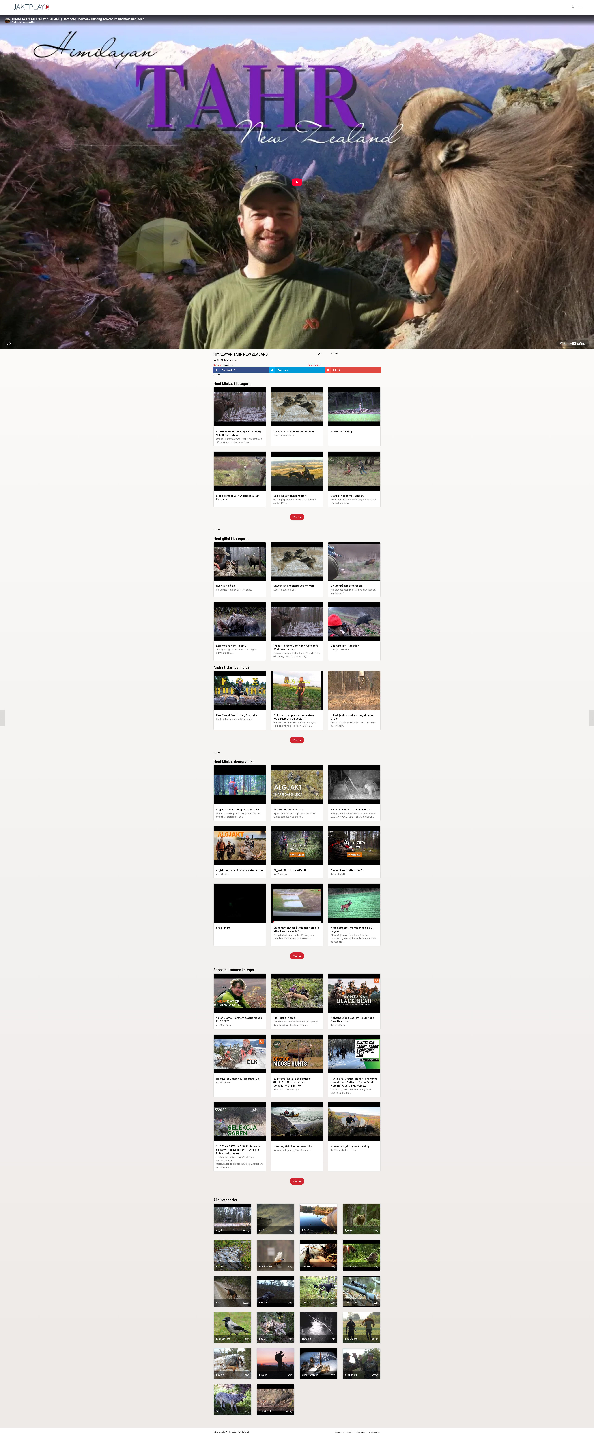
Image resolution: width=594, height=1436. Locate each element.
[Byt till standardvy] (319, 354)
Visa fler (297, 517)
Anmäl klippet (314, 365)
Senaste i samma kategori (234, 969)
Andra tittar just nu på (231, 667)
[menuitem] (573, 7)
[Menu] (580, 7)
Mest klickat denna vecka (233, 761)
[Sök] (573, 7)
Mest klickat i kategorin (232, 383)
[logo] (31, 7)
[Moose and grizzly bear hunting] (591, 718)
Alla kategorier (225, 1200)
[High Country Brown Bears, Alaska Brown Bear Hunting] (2, 718)
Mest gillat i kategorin (231, 538)
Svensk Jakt (220, 1432)
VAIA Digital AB (243, 1432)
